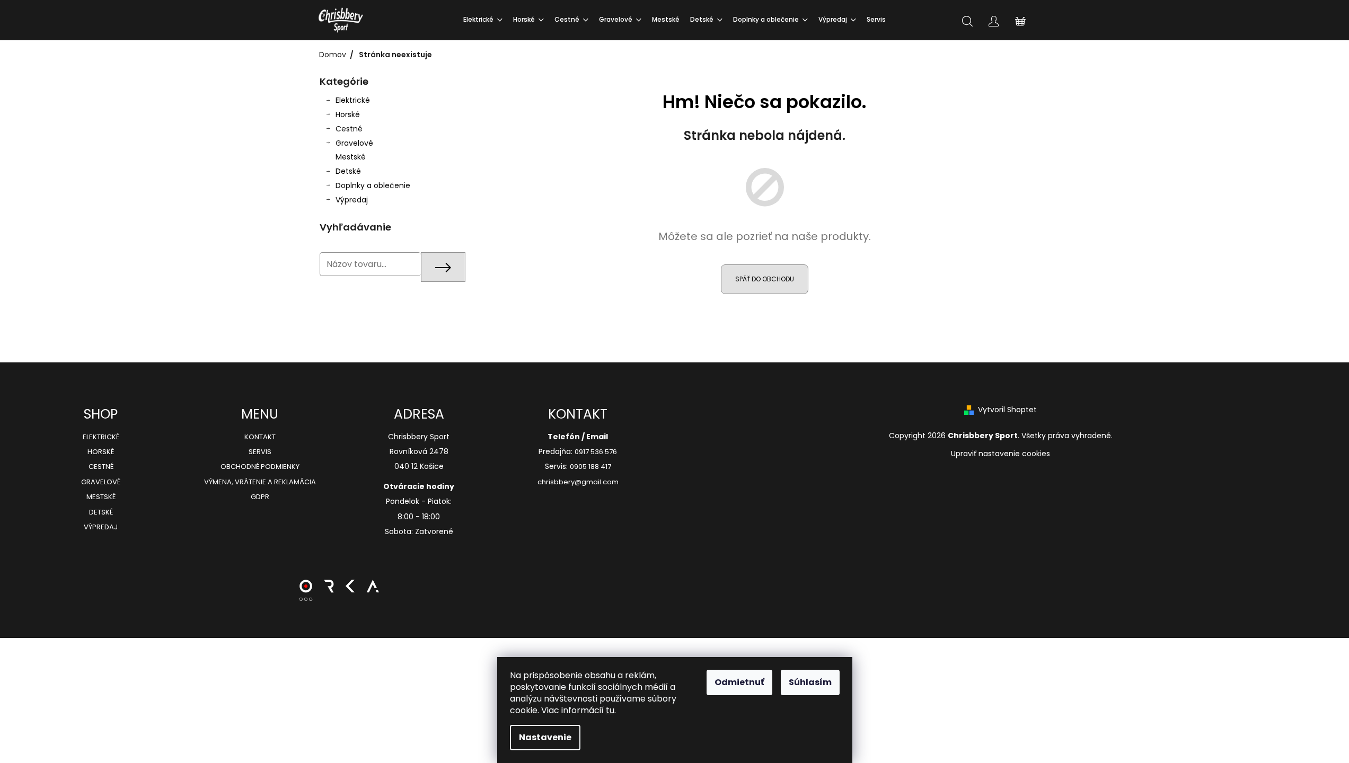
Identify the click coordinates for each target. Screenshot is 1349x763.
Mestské (351, 157)
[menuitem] (482, 20)
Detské (348, 171)
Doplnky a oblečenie (373, 185)
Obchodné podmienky (260, 467)
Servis (260, 452)
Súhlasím (810, 682)
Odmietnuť (739, 682)
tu (610, 710)
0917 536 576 (596, 452)
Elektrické (353, 100)
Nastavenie (545, 737)
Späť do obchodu (764, 278)
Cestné (349, 128)
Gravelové (354, 143)
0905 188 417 (590, 467)
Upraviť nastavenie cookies (1000, 454)
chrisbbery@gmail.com (578, 482)
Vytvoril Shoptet (1007, 410)
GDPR (260, 497)
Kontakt (260, 437)
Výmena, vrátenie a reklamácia (260, 482)
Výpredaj (352, 199)
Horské (348, 114)
